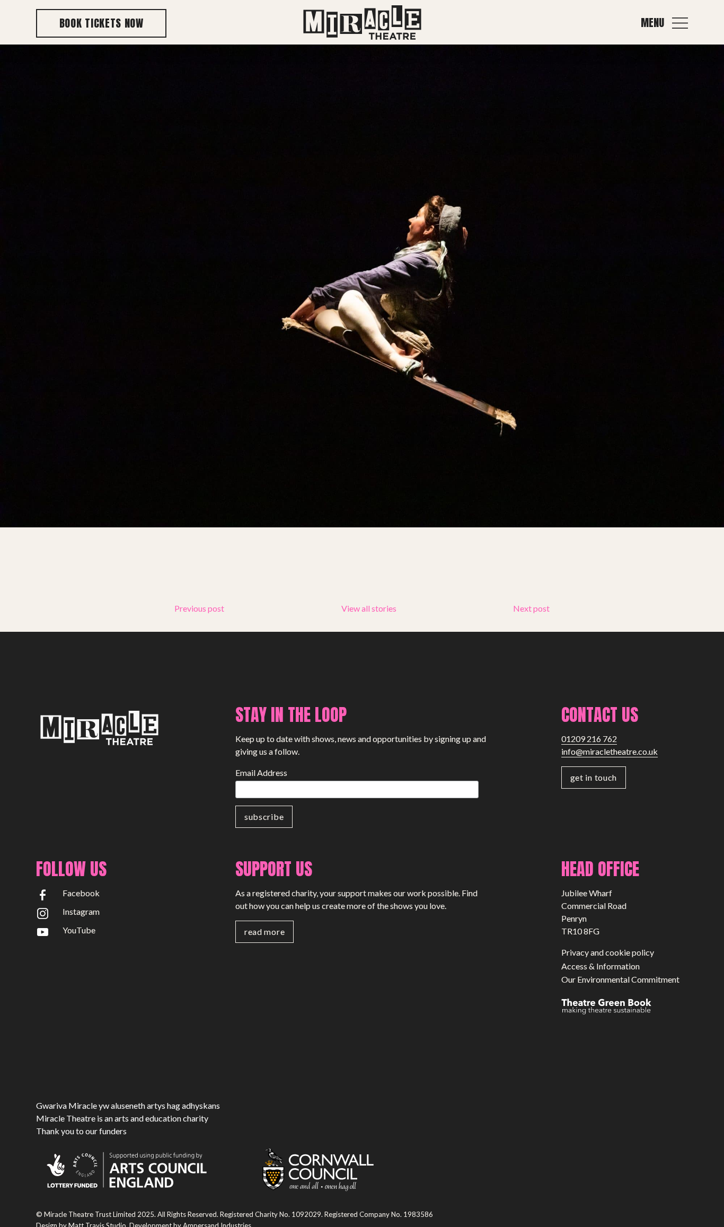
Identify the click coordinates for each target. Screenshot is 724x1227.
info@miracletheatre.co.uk (609, 751)
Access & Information (600, 966)
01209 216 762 (589, 739)
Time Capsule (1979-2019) (127, 612)
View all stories (368, 608)
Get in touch (593, 777)
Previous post (199, 608)
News (85, 596)
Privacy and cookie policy (607, 952)
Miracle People (104, 579)
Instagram (81, 911)
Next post (531, 608)
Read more (264, 931)
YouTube (79, 930)
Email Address (261, 772)
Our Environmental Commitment (620, 979)
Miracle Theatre (362, 23)
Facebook (81, 893)
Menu (652, 23)
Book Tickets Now (101, 23)
